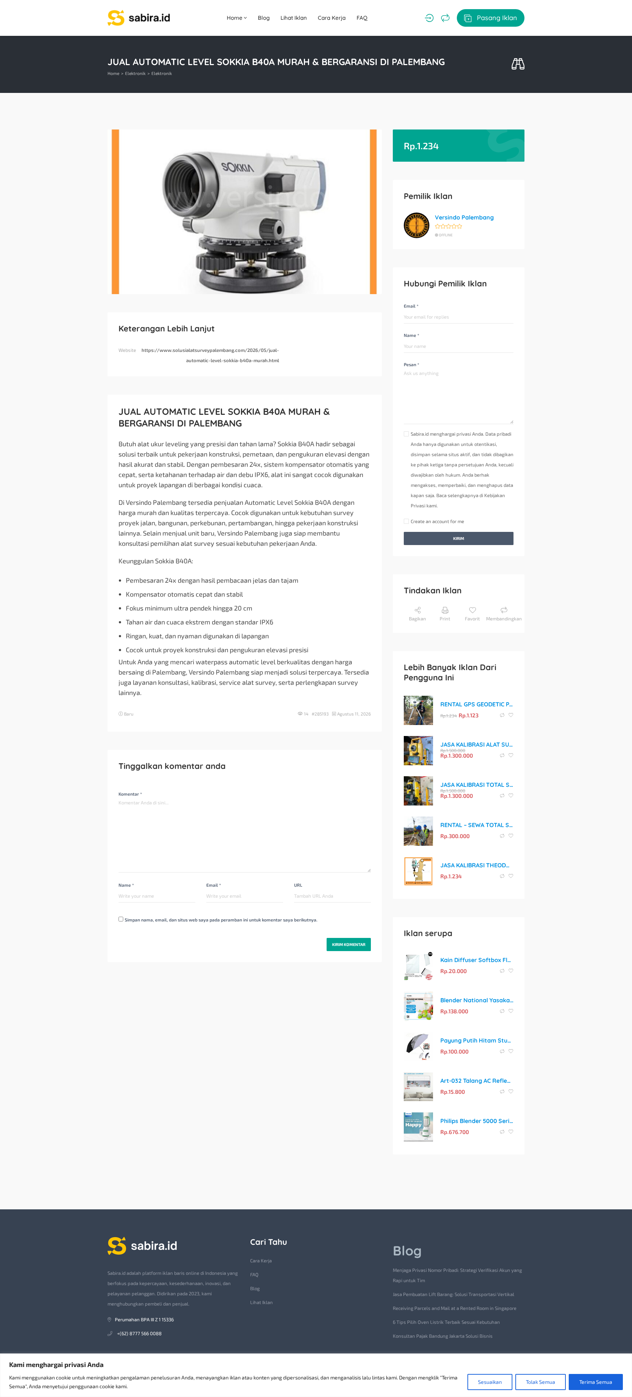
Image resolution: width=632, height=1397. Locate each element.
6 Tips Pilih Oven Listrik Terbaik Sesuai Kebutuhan (446, 1322)
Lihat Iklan (294, 17)
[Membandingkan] (445, 18)
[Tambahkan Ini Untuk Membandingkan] (502, 715)
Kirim (458, 538)
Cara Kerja (332, 17)
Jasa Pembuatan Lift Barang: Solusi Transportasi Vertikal (453, 1294)
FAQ (362, 17)
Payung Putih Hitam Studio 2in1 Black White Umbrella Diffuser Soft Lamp (477, 1040)
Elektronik (135, 73)
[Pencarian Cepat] (518, 64)
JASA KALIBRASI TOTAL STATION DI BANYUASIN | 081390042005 (477, 784)
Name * (126, 884)
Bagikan (417, 618)
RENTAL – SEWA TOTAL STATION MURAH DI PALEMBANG (477, 825)
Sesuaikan (490, 1382)
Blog (264, 17)
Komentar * (130, 793)
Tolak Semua (540, 1382)
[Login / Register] (429, 18)
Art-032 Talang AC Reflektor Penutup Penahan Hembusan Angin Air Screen (477, 1080)
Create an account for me (437, 521)
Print (445, 618)
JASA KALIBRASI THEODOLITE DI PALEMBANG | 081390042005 (477, 865)
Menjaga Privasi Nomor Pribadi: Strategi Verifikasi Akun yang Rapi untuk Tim (457, 1275)
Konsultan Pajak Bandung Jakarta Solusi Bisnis (443, 1336)
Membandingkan (504, 618)
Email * (213, 884)
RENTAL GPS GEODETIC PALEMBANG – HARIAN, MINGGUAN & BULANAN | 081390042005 (477, 704)
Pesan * (411, 364)
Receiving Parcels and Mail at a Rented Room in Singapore (454, 1308)
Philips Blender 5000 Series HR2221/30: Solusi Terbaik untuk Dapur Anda (477, 1120)
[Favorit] (511, 715)
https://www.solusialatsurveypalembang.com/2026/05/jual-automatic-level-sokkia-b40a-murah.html (210, 355)
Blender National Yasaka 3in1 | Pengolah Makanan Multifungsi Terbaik (477, 1000)
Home (235, 17)
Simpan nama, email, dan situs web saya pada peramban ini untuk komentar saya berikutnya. (221, 919)
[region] (316, 1375)
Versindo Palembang (464, 217)
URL (298, 884)
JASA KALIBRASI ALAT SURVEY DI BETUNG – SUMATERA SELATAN (477, 744)
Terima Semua (595, 1382)
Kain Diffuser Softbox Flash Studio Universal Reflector (477, 960)
